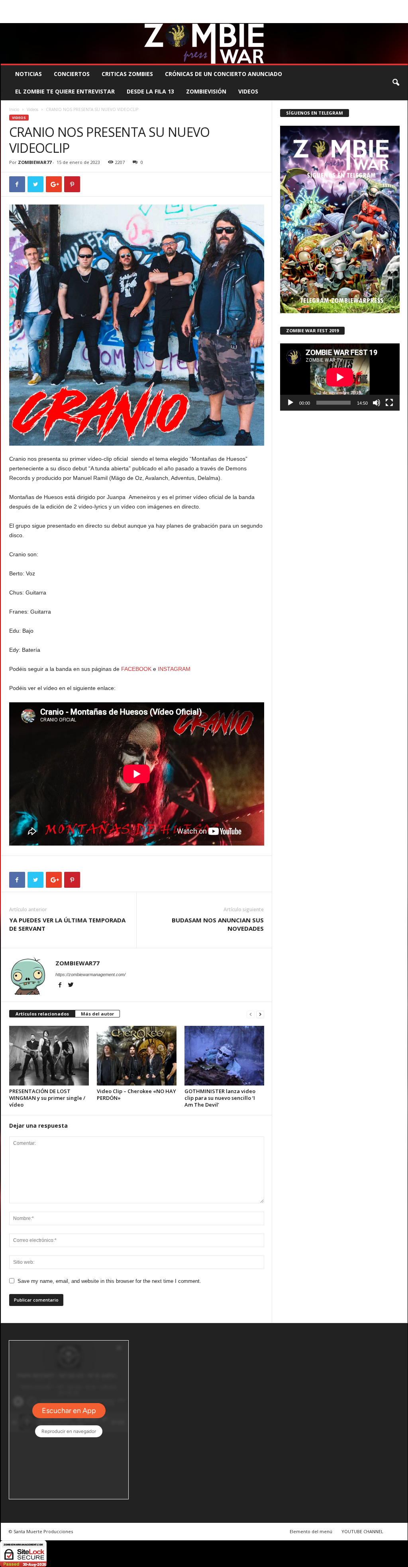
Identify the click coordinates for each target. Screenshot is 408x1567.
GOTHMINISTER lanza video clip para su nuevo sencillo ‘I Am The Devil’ (219, 1098)
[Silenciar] (377, 403)
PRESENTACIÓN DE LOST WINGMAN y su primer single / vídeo (47, 1098)
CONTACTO (305, 6)
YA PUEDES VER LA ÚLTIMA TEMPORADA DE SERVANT (67, 924)
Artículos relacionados (42, 1014)
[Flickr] (377, 17)
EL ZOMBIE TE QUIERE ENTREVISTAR (65, 91)
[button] (395, 83)
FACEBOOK (136, 669)
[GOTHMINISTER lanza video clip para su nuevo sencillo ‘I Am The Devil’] (224, 1056)
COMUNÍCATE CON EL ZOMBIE (212, 6)
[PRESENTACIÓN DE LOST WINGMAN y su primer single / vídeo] (49, 1056)
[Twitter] (389, 17)
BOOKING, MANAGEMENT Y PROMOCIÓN (47, 6)
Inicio (14, 109)
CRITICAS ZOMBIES (127, 74)
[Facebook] (364, 17)
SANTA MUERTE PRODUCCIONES (136, 6)
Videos (248, 91)
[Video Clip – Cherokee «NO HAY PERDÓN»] (137, 1056)
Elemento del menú (311, 1531)
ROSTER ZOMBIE (343, 6)
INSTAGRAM (174, 669)
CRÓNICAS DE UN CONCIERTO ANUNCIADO (223, 74)
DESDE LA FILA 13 (150, 91)
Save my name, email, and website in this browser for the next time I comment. (109, 1281)
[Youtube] (401, 17)
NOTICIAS (28, 74)
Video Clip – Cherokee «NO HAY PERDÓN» (136, 1094)
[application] (340, 377)
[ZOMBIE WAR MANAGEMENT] (204, 43)
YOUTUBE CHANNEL (362, 1531)
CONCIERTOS (72, 74)
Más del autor (97, 1014)
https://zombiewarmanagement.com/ (90, 974)
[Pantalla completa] (389, 403)
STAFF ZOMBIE (269, 6)
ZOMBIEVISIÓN (206, 91)
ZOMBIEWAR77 (34, 162)
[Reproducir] (290, 403)
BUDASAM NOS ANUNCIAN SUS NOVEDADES (218, 924)
